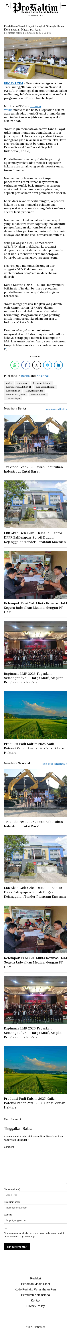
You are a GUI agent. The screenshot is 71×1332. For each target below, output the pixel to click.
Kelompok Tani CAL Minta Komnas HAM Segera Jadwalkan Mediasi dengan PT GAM (35, 607)
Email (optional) (12, 1202)
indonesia (22, 383)
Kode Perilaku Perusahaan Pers (35, 1289)
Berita (25, 376)
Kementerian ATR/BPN (18, 386)
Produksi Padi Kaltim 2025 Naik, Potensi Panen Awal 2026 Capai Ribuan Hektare (34, 748)
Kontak (35, 1300)
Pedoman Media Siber (35, 1283)
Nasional (42, 376)
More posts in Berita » (56, 409)
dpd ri (9, 383)
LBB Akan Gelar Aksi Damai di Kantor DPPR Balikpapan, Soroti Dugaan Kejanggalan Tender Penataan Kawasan (35, 537)
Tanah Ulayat (13, 398)
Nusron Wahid (38, 394)
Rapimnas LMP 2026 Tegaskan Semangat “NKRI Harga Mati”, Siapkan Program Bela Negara (33, 677)
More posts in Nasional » (54, 764)
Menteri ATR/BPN (15, 394)
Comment (9, 1147)
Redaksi (35, 1278)
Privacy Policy (35, 1306)
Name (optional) (12, 1189)
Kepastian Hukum (45, 386)
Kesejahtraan (13, 390)
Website (8, 1214)
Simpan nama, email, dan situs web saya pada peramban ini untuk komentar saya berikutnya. (34, 1235)
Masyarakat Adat (34, 390)
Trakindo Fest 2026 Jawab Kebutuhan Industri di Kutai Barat (33, 469)
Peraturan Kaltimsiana (35, 1295)
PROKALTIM (13, 83)
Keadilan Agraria (41, 383)
